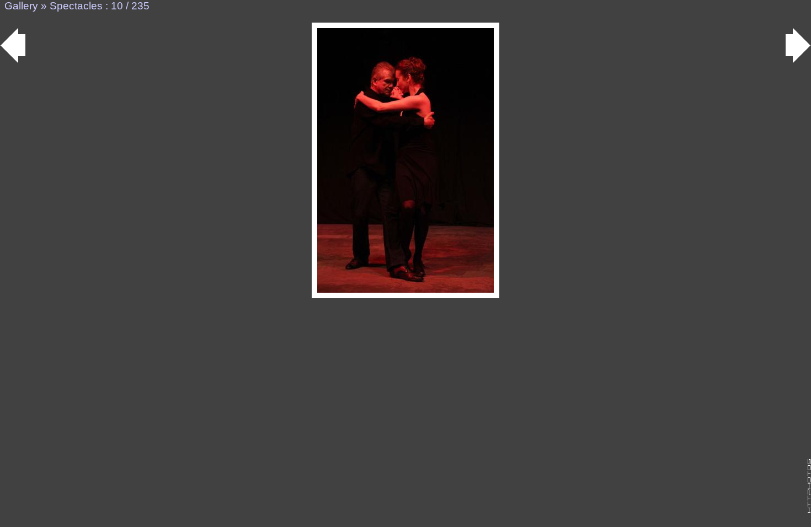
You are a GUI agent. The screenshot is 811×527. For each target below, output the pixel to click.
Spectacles (76, 6)
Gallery (21, 6)
